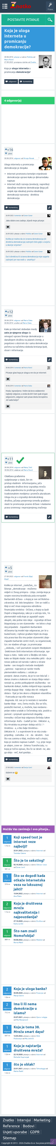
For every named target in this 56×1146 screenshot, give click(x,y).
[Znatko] (20, 5)
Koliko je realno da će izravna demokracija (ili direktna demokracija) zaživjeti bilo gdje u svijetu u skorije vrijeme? (28, 242)
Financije (39, 993)
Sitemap (9, 1138)
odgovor (17, 158)
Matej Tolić (28, 467)
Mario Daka (28, 320)
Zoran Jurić (20, 867)
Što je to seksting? (29, 860)
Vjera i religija (41, 1017)
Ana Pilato (18, 896)
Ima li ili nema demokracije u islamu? (25, 1008)
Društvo (39, 921)
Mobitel (39, 940)
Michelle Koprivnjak (21, 1057)
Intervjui (24, 1120)
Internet (39, 851)
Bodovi (28, 1126)
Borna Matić (18, 943)
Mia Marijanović (22, 1020)
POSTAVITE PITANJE (23, 20)
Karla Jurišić (18, 924)
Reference (11, 1126)
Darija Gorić (28, 767)
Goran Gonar (28, 215)
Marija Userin (19, 996)
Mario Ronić (9, 60)
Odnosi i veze (41, 865)
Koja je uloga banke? (30, 989)
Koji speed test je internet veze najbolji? (28, 841)
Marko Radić (18, 1071)
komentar (17, 215)
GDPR (34, 1132)
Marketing (42, 1120)
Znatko (33, 62)
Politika (30, 57)
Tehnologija (40, 1069)
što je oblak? (24, 1064)
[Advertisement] (28, 124)
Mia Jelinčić (29, 1039)
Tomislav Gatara (20, 853)
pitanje (17, 57)
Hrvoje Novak (29, 158)
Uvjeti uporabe (15, 1132)
